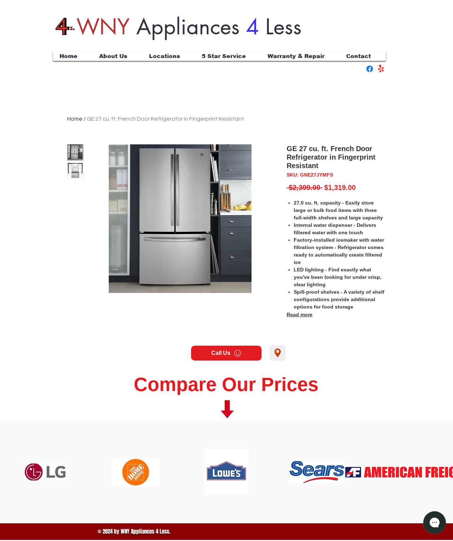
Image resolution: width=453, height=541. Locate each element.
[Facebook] (369, 68)
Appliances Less (189, 27)
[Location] (278, 353)
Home (74, 119)
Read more (299, 314)
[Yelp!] (381, 68)
